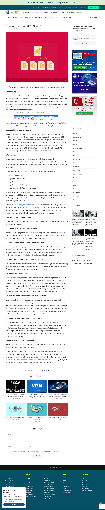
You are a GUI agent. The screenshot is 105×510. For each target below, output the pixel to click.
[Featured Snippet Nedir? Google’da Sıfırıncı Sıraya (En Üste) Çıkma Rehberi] (91, 213)
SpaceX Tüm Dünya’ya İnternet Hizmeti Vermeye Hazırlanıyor (58, 395)
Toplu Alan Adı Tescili (10, 480)
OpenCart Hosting (29, 494)
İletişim (61, 7)
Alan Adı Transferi (9, 482)
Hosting (15, 17)
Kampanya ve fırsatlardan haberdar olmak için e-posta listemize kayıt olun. (84, 27)
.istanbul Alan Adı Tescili (10, 484)
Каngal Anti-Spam (67, 490)
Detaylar (74, 2)
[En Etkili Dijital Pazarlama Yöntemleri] (37, 409)
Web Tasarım (29, 17)
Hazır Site (45, 12)
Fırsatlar (54, 7)
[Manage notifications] (100, 503)
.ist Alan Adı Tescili (9, 486)
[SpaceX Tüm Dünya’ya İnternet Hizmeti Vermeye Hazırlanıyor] (58, 386)
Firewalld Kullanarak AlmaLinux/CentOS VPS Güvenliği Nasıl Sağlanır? (78, 242)
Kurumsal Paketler (28, 488)
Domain (27, 12)
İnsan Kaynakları (85, 488)
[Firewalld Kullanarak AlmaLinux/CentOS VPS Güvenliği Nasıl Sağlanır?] (78, 232)
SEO (37, 7)
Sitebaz (64, 488)
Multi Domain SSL (47, 496)
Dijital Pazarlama (77, 148)
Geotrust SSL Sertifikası (49, 488)
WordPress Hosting (29, 490)
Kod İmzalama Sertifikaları (49, 494)
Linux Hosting (28, 480)
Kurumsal (76, 163)
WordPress (38, 17)
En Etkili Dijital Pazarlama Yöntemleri (36, 418)
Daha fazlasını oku (13, 501)
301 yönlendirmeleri (36, 351)
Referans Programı (71, 7)
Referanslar (84, 486)
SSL (22, 17)
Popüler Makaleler (78, 174)
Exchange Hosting (67, 492)
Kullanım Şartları (85, 480)
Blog (33, 7)
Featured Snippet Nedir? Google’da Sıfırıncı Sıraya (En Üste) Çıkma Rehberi (90, 223)
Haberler (58, 17)
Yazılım (75, 200)
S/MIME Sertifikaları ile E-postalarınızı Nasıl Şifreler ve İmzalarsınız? (78, 222)
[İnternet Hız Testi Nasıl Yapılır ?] (58, 409)
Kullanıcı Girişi (93, 7)
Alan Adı (8, 17)
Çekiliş (75, 144)
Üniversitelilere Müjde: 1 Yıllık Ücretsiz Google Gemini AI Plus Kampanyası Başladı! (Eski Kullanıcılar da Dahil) (89, 244)
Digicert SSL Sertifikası (49, 490)
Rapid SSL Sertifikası (48, 486)
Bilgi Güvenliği (77, 137)
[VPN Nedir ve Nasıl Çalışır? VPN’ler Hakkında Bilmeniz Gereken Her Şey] (37, 386)
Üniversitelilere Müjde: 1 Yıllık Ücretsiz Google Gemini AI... (15, 395)
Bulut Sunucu (66, 482)
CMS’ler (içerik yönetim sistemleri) (23, 205)
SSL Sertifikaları (47, 478)
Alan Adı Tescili (8, 478)
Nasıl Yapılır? (49, 17)
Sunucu (75, 189)
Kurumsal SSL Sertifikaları (49, 484)
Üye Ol (83, 7)
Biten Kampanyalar (78, 140)
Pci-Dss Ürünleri (47, 498)
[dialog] (14, 497)
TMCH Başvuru (66, 486)
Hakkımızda (84, 478)
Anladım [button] (13, 504)
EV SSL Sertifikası (47, 480)
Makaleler (76, 166)
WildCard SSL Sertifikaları (49, 482)
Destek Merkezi (45, 7)
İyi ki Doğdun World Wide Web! (15, 417)
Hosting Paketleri (28, 478)
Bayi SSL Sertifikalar (48, 492)
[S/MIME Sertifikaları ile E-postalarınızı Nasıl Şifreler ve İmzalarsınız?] (78, 213)
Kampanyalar (76, 159)
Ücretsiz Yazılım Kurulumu (30, 496)
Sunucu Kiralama (66, 478)
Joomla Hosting (28, 492)
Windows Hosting (28, 482)
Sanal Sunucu (66, 484)
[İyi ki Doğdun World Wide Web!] (15, 409)
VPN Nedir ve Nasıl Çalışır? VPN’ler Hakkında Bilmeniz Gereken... (36, 396)
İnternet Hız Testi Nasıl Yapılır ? (58, 417)
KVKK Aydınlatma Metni (87, 490)
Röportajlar (76, 177)
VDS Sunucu (27, 484)
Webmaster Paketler (29, 486)
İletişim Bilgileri (85, 484)
